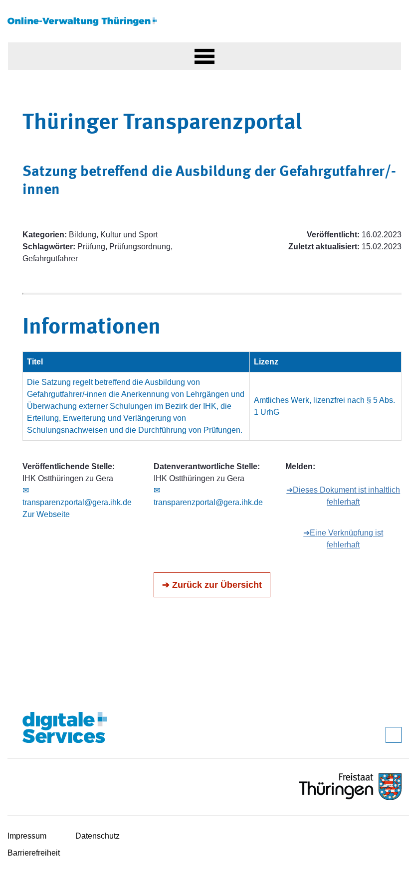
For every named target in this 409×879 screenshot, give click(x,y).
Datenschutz (97, 836)
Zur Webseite (46, 514)
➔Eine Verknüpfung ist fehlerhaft (343, 538)
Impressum (26, 836)
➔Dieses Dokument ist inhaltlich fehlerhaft (343, 496)
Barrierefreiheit (33, 853)
